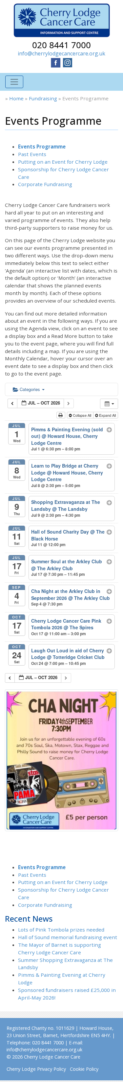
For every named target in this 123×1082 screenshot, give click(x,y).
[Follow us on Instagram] (67, 62)
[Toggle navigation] (14, 82)
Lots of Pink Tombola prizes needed (61, 929)
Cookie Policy (84, 1069)
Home (16, 98)
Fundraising (43, 98)
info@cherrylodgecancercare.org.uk (61, 53)
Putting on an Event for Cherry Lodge (63, 161)
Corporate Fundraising (45, 184)
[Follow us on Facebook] (56, 62)
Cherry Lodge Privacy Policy (36, 1069)
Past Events (32, 154)
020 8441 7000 (61, 45)
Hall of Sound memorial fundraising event (67, 937)
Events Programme (42, 146)
